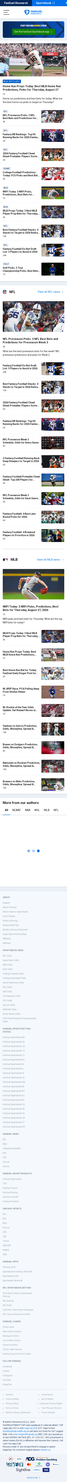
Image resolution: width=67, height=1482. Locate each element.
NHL (37, 810)
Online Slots (8, 1327)
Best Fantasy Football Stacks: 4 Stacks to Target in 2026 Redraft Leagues (21, 232)
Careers (9, 1394)
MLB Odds (8, 969)
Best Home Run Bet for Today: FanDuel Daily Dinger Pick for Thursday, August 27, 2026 (20, 673)
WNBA (6, 1250)
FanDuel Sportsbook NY (14, 1100)
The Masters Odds (11, 996)
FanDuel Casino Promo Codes (17, 1354)
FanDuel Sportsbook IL (13, 1068)
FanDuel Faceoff (10, 1197)
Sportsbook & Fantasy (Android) (17, 1271)
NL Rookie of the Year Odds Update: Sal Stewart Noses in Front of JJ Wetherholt (19, 710)
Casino (6, 1166)
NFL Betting (8, 1301)
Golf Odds (7, 991)
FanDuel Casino (10, 1188)
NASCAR (7, 1245)
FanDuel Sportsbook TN (14, 1113)
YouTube (7, 1380)
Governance (47, 1394)
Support (6, 903)
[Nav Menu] (6, 12)
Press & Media (48, 1412)
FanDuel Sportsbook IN (13, 1073)
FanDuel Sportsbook (12, 1179)
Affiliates (7, 938)
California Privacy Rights (51, 1403)
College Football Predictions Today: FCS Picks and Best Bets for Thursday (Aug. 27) (21, 175)
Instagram (8, 1375)
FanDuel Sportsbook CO (14, 1051)
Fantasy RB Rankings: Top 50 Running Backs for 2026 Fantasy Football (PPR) (21, 137)
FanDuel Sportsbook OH (14, 1104)
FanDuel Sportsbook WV (14, 1127)
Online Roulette (10, 1345)
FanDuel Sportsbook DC (14, 1060)
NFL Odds (7, 956)
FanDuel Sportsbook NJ (14, 1095)
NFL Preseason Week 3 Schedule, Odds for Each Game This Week (20, 498)
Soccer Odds (9, 1005)
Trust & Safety (12, 1399)
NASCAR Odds (9, 1009)
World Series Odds (11, 1014)
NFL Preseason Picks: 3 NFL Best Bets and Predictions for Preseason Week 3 (19, 118)
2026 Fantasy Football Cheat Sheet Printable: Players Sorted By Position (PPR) (21, 156)
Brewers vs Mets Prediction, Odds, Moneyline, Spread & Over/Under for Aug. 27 (19, 784)
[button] (33, 32)
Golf (5, 1236)
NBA (27, 810)
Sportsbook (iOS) (10, 1276)
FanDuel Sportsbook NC (14, 1091)
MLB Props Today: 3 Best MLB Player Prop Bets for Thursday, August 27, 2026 (20, 213)
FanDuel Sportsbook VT (14, 1122)
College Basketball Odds (14, 978)
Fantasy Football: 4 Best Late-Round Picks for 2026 (19, 515)
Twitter (6, 1371)
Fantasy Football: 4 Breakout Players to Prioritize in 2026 (19, 534)
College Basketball (11, 1148)
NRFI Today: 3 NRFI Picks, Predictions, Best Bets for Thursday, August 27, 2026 (18, 194)
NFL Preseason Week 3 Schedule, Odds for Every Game (21, 441)
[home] (33, 12)
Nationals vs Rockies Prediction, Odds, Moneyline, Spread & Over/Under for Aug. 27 (21, 765)
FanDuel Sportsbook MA (14, 1082)
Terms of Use (12, 1408)
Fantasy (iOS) (9, 1267)
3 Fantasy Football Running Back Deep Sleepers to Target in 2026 (21, 460)
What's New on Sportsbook (15, 912)
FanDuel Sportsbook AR (14, 1037)
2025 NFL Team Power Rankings (18, 1310)
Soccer (6, 1162)
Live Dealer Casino (11, 1340)
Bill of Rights (47, 1399)
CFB (5, 1232)
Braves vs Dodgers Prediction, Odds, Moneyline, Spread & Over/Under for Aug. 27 (20, 747)
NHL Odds (7, 987)
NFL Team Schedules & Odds (16, 1314)
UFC (5, 1157)
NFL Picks (7, 1305)
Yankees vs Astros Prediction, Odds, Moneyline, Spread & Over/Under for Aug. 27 (20, 728)
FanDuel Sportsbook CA (14, 1046)
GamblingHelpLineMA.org (14, 1431)
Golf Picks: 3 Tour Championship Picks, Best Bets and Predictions (20, 270)
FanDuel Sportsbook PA (13, 1109)
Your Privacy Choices (51, 1408)
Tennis (6, 1241)
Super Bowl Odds (11, 960)
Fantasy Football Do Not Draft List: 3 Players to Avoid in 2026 (20, 250)
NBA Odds (8, 965)
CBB (5, 1254)
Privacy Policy (12, 1403)
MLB (46, 810)
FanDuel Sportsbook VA (14, 1118)
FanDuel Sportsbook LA (13, 1077)
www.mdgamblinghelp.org (25, 1434)
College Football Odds (13, 974)
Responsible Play (11, 925)
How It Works (9, 916)
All (6, 810)
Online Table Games (12, 1349)
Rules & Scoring (10, 921)
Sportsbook (43, 3)
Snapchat (7, 1384)
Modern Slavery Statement (15, 929)
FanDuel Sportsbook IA (13, 1064)
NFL (56, 810)
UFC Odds (7, 1000)
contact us (45, 1450)
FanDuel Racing (10, 1192)
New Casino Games (12, 1331)
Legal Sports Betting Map (14, 934)
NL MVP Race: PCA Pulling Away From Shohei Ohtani (21, 690)
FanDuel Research (16, 3)
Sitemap (6, 943)
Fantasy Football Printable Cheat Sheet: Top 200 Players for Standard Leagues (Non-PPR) (21, 479)
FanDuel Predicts (11, 1201)
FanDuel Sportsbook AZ (14, 1042)
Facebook (7, 1366)
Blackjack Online (11, 1336)
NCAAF (16, 810)
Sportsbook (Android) (13, 1280)
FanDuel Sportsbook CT (14, 1055)
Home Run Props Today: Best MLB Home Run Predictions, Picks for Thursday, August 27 (32, 88)
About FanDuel (9, 907)
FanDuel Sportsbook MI (13, 1086)
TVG (5, 1183)
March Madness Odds (13, 982)
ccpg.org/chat (30, 1428)
